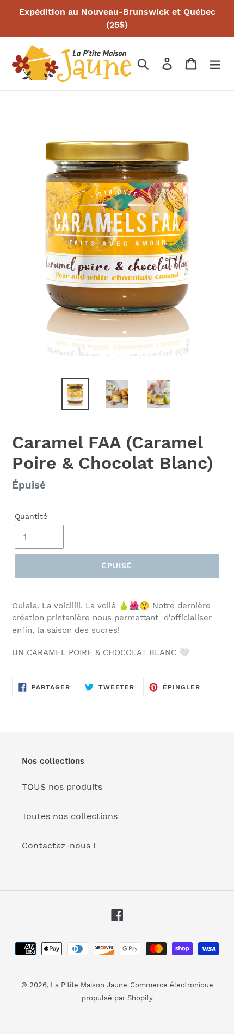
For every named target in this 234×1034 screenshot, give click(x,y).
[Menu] (215, 64)
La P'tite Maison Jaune (89, 985)
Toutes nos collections (70, 816)
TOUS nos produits (62, 787)
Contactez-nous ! (58, 845)
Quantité (31, 516)
